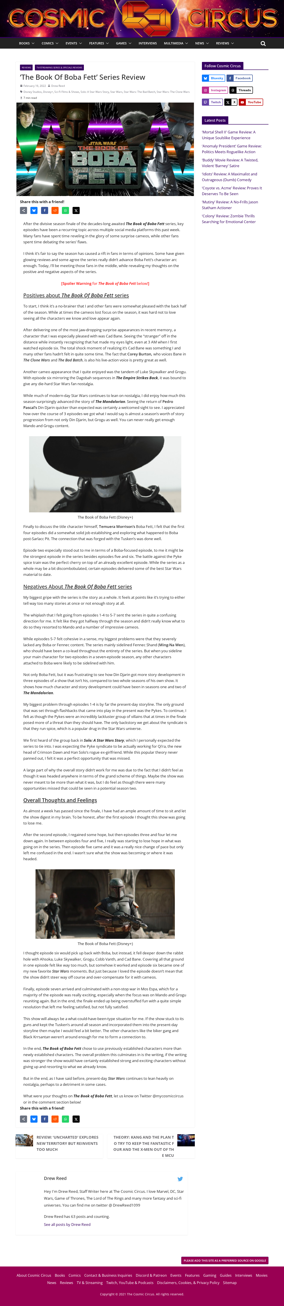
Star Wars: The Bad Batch (139, 92)
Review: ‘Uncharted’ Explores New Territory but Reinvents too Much (67, 1143)
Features (96, 43)
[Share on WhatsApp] (65, 210)
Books (24, 43)
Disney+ (48, 92)
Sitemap (230, 1282)
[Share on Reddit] (55, 210)
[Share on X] (76, 210)
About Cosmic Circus (34, 1275)
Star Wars (116, 92)
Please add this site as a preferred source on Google (225, 1260)
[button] (32, 43)
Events (71, 43)
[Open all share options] (23, 210)
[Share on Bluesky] (33, 210)
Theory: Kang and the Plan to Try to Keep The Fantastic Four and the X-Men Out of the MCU (143, 1146)
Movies (262, 1275)
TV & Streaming (90, 1282)
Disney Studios (33, 92)
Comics (48, 43)
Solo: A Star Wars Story (95, 92)
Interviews (148, 43)
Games (121, 43)
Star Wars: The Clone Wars (173, 92)
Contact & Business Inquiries (108, 1275)
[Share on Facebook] (44, 210)
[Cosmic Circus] (142, 3)
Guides (226, 1275)
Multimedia (173, 43)
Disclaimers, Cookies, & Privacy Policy (188, 1282)
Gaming (209, 1275)
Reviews (222, 43)
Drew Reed (58, 86)
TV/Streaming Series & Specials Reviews (59, 67)
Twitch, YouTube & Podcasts (130, 1282)
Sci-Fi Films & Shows (66, 92)
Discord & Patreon (151, 1275)
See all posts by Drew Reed (67, 1224)
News (199, 43)
